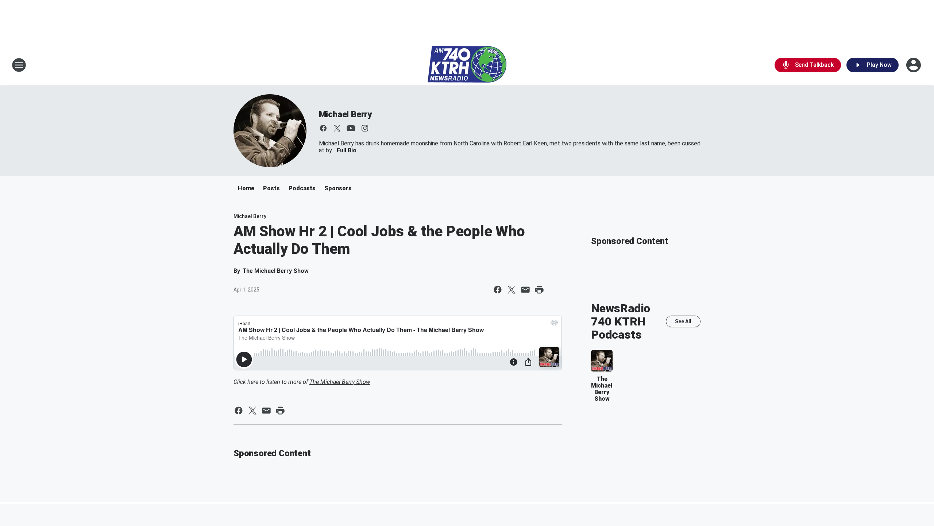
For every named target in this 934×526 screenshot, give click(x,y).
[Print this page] (539, 290)
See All (683, 321)
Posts (271, 188)
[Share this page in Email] (525, 290)
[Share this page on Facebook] (498, 290)
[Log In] (914, 65)
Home (246, 188)
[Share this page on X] (511, 290)
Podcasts (302, 188)
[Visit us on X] (337, 128)
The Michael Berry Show (339, 381)
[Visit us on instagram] (364, 128)
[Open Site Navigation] (19, 65)
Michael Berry (345, 114)
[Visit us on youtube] (351, 128)
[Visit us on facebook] (323, 128)
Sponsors (338, 188)
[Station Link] (467, 65)
